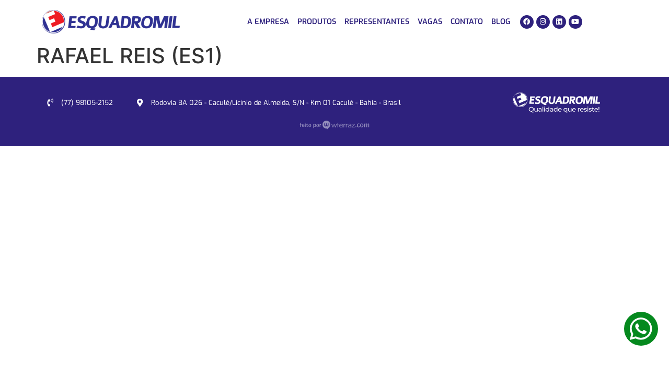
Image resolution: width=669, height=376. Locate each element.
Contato (467, 22)
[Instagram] (543, 22)
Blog (501, 22)
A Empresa (268, 22)
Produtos (316, 22)
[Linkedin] (559, 22)
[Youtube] (575, 22)
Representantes (376, 22)
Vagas (430, 22)
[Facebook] (527, 22)
